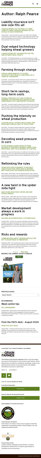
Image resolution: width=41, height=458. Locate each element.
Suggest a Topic (20, 398)
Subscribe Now (20, 388)
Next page (24, 252)
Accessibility (13, 370)
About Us (4, 370)
